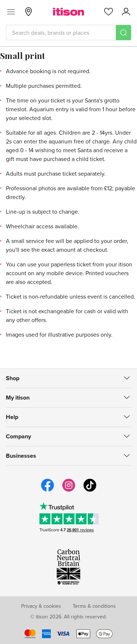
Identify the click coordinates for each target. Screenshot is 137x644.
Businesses (21, 456)
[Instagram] (68, 491)
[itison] (68, 12)
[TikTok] (90, 491)
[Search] (123, 32)
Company (18, 436)
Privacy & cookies (41, 606)
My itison (18, 397)
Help (12, 417)
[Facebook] (47, 491)
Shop (12, 378)
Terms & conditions (94, 606)
